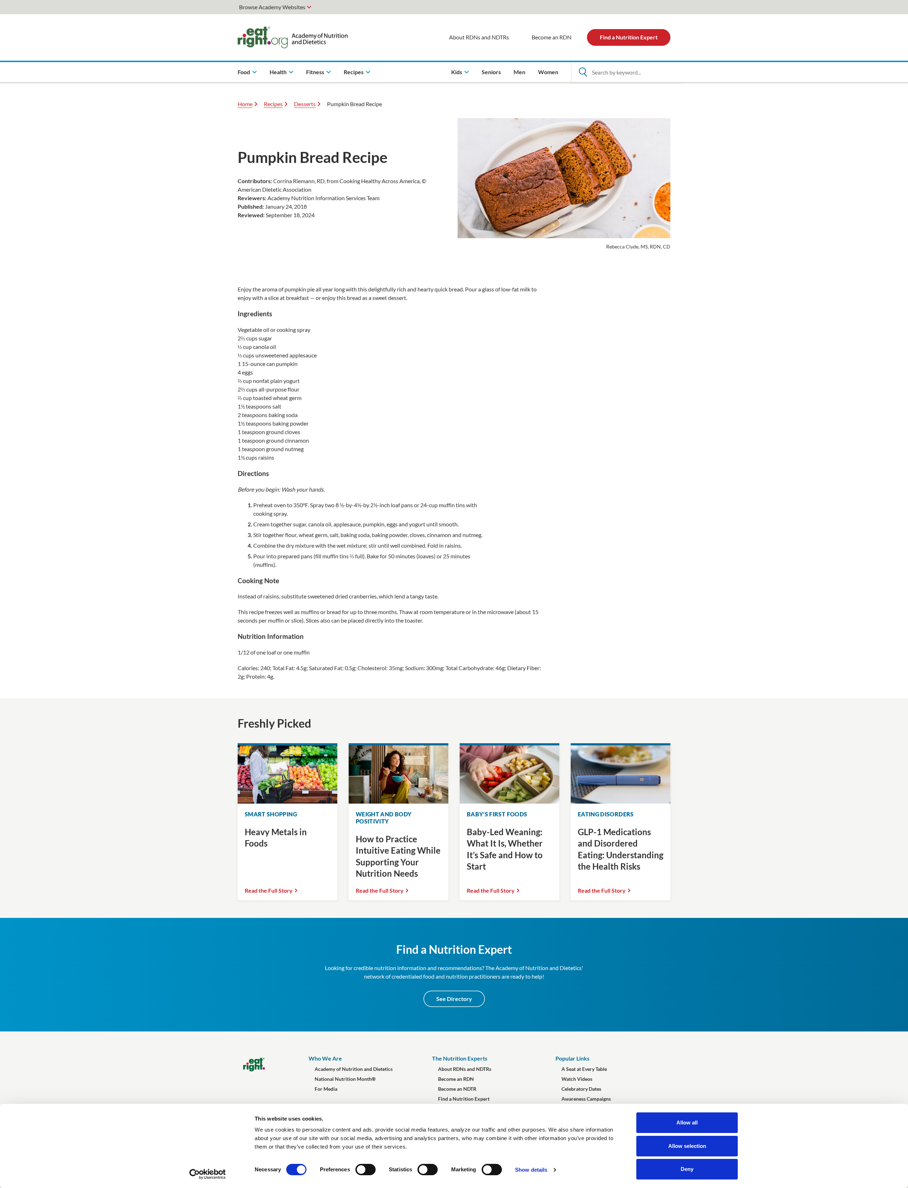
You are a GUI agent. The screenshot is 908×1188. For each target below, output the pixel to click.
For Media (326, 1089)
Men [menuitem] (519, 72)
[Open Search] (582, 72)
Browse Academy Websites (272, 7)
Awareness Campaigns (586, 1099)
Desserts (305, 103)
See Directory (454, 998)
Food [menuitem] (244, 72)
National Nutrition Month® (345, 1079)
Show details (531, 1170)
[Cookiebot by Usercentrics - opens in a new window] (208, 1174)
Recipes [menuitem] (354, 72)
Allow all (687, 1122)
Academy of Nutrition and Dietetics (354, 1069)
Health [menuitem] (278, 72)
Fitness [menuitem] (315, 72)
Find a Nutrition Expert (629, 37)
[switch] (365, 1169)
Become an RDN (551, 37)
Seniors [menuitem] (491, 72)
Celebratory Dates (581, 1089)
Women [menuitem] (548, 72)
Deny (687, 1169)
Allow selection (687, 1146)
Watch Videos (576, 1079)
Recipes (273, 103)
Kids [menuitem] (456, 72)
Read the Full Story (269, 890)
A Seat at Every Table (584, 1069)
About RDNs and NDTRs (479, 37)
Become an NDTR (457, 1089)
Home (245, 103)
